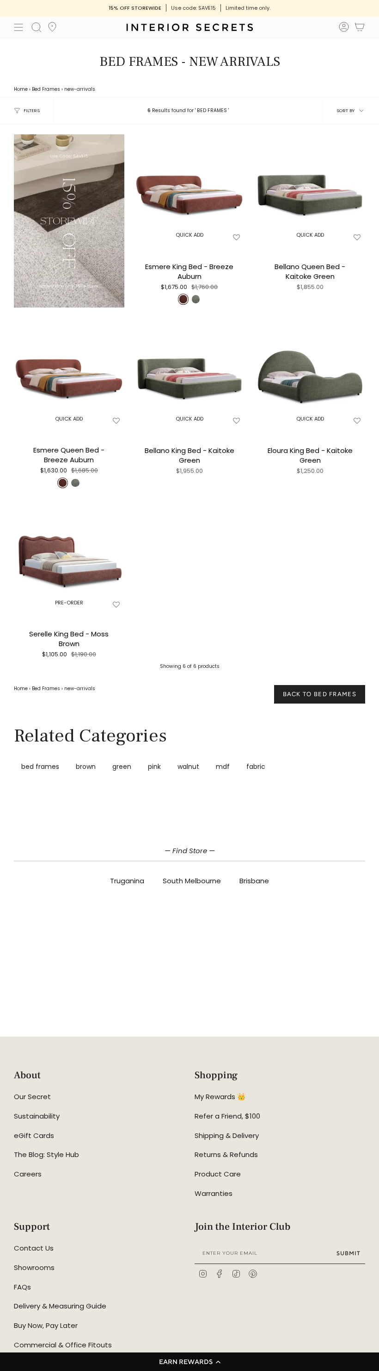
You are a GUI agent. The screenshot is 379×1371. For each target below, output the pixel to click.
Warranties (213, 1193)
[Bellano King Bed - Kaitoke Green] (189, 373)
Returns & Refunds (226, 1154)
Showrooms (34, 1267)
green (121, 766)
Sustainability (37, 1116)
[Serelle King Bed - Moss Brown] (69, 557)
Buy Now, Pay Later (46, 1325)
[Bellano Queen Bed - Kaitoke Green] (310, 189)
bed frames (40, 766)
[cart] (359, 28)
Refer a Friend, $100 (227, 1116)
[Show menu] (18, 27)
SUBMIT (348, 1253)
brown (86, 766)
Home (21, 89)
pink (154, 766)
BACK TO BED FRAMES (319, 694)
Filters (32, 110)
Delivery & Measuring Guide (60, 1306)
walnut (188, 766)
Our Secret (32, 1096)
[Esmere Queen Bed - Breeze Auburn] (69, 373)
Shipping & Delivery (227, 1135)
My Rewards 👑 (220, 1096)
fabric (255, 766)
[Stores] (52, 29)
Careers (28, 1174)
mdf (223, 766)
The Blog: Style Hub (46, 1154)
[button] (189, 1361)
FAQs (22, 1287)
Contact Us (34, 1248)
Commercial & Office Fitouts (63, 1345)
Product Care (218, 1174)
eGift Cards (34, 1135)
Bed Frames (46, 89)
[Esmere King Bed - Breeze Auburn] (189, 189)
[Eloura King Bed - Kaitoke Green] (310, 373)
